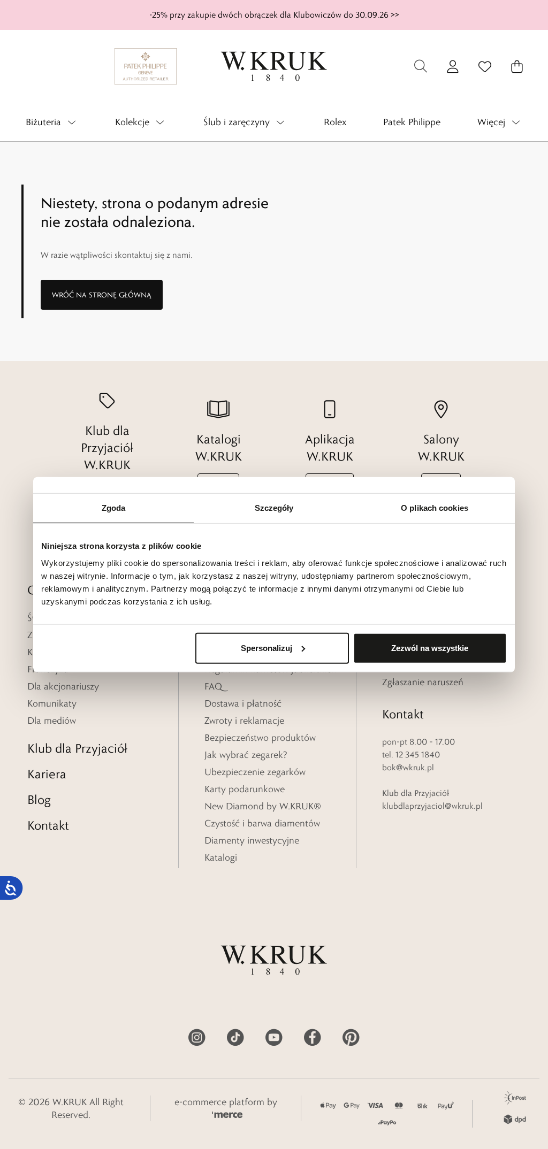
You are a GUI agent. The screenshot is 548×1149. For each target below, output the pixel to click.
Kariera (46, 774)
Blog (39, 799)
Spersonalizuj (266, 647)
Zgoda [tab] (114, 507)
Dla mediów (51, 720)
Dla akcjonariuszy (63, 686)
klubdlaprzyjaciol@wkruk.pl (432, 806)
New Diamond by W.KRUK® (262, 806)
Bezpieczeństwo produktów (260, 738)
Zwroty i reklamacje (244, 720)
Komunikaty (52, 703)
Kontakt (48, 825)
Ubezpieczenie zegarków (255, 772)
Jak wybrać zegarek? (245, 755)
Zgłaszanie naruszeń (422, 682)
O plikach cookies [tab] (434, 507)
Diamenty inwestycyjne (251, 840)
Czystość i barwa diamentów (262, 823)
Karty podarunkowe (244, 789)
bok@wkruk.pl (408, 767)
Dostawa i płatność (242, 703)
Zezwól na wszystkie (429, 647)
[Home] (274, 66)
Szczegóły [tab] (274, 507)
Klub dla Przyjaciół (77, 748)
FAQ (213, 686)
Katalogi (220, 857)
